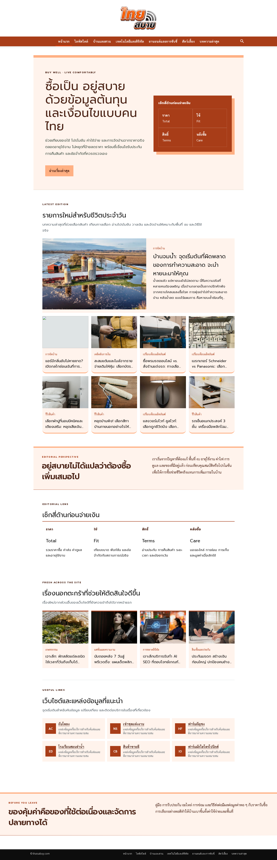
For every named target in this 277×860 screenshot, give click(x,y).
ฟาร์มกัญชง (196, 724)
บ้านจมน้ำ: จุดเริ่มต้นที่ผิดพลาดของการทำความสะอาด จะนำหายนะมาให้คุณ (189, 265)
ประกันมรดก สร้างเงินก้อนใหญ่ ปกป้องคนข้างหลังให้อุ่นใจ (211, 662)
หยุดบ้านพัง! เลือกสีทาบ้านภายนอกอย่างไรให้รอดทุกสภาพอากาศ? (111, 426)
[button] (242, 41)
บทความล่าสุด (209, 41)
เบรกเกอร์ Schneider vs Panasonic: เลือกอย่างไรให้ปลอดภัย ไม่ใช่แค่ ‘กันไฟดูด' (211, 369)
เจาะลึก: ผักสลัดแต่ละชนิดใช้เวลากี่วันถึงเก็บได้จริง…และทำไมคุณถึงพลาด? (65, 664)
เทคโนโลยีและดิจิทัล (130, 41)
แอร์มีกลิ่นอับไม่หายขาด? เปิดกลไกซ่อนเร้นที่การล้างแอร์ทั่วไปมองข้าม (64, 366)
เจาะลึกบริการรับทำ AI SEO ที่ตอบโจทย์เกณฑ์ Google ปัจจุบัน (160, 662)
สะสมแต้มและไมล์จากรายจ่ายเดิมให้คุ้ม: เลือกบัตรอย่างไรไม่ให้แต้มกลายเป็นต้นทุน (113, 369)
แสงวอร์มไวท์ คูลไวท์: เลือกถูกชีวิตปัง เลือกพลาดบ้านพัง (160, 426)
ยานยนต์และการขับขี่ (163, 41)
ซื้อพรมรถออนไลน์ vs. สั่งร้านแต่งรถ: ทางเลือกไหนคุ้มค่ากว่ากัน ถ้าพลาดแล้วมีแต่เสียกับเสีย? (163, 369)
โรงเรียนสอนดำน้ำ (71, 747)
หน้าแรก (64, 41)
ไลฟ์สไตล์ (81, 41)
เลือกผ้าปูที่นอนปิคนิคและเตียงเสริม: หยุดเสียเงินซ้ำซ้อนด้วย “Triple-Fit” (65, 426)
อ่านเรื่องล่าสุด (59, 171)
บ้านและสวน (102, 41)
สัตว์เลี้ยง (188, 41)
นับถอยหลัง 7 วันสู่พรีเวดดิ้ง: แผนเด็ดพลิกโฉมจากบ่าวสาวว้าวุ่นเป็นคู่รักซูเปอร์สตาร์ (113, 664)
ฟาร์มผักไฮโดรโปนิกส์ (203, 747)
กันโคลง (64, 724)
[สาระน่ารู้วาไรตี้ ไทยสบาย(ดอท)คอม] (138, 18)
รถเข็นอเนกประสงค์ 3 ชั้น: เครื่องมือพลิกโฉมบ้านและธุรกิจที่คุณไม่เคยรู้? (210, 429)
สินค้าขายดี (131, 747)
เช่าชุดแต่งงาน (133, 724)
